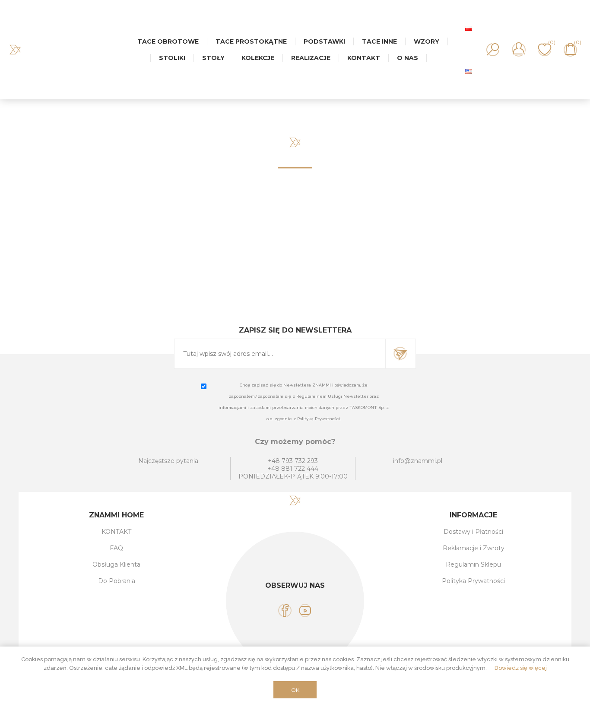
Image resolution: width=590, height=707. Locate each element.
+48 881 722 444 (292, 468)
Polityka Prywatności (473, 581)
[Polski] (469, 28)
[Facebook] (284, 610)
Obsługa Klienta (116, 564)
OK (295, 690)
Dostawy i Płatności (473, 532)
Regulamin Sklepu (473, 564)
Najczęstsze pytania (168, 461)
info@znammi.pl (417, 461)
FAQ (116, 548)
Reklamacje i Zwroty (473, 548)
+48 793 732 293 (293, 461)
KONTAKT (116, 532)
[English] (469, 71)
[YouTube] (305, 610)
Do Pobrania (116, 581)
